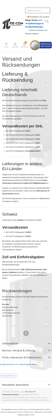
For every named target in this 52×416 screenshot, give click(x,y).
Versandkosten (30, 392)
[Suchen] (47, 21)
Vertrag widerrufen (8, 376)
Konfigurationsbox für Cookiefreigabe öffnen (18, 364)
